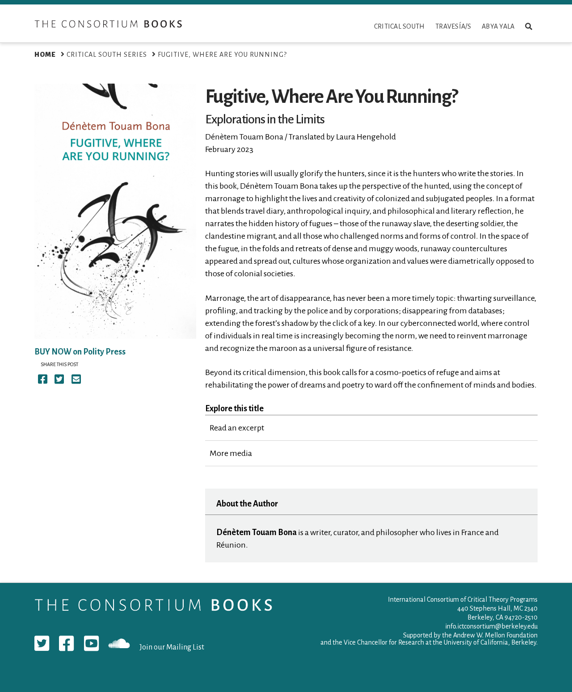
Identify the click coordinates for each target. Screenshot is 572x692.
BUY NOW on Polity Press (80, 351)
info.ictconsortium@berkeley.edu (491, 626)
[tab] (371, 428)
